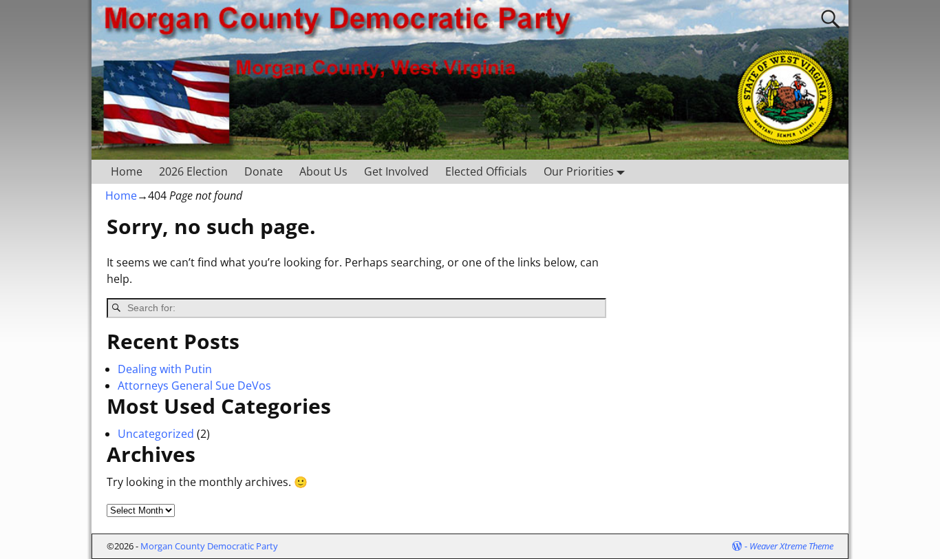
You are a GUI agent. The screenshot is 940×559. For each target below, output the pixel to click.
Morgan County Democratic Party (209, 546)
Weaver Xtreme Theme (791, 546)
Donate (263, 171)
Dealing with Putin (165, 369)
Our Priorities (579, 171)
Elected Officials (486, 171)
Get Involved (396, 171)
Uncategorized (156, 433)
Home (126, 171)
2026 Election (193, 171)
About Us (323, 171)
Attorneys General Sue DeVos (194, 385)
